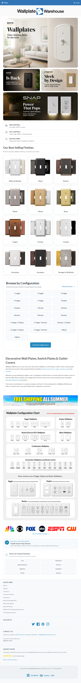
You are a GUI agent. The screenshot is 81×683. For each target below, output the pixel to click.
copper (57, 369)
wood (67, 369)
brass (52, 369)
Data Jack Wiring (7, 606)
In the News (6, 597)
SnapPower (16, 380)
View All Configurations (40, 345)
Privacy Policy (57, 668)
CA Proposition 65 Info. (9, 612)
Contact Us (6, 591)
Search (5, 585)
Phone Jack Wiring (8, 603)
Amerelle (8, 380)
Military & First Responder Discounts (13, 609)
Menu (6, 3)
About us (5, 588)
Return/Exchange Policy (10, 600)
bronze (47, 369)
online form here (19, 634)
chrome (62, 369)
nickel (43, 369)
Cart (78, 3)
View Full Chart (68, 286)
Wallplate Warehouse (36, 668)
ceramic (8, 371)
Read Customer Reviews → (10, 659)
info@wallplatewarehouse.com (47, 634)
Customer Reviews (8, 594)
